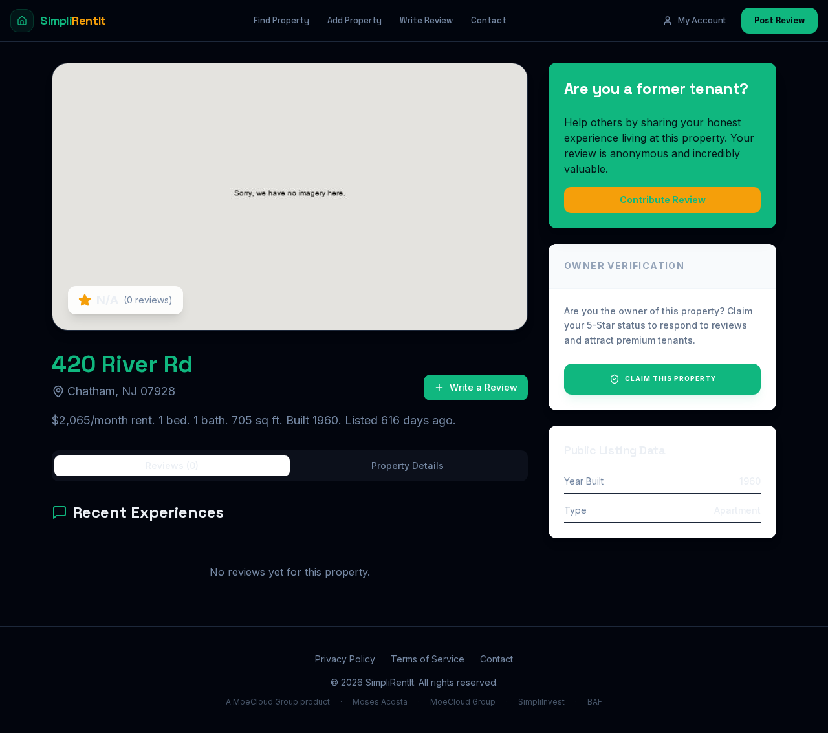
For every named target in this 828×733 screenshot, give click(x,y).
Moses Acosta (380, 701)
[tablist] (290, 465)
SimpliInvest (541, 701)
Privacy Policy (345, 658)
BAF (594, 701)
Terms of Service (427, 658)
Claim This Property (670, 378)
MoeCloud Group (463, 701)
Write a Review (484, 387)
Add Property (354, 20)
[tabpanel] (290, 554)
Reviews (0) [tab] (172, 465)
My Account (702, 20)
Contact (489, 20)
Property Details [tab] (407, 465)
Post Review (779, 20)
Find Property (281, 20)
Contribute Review (663, 199)
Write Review (426, 20)
